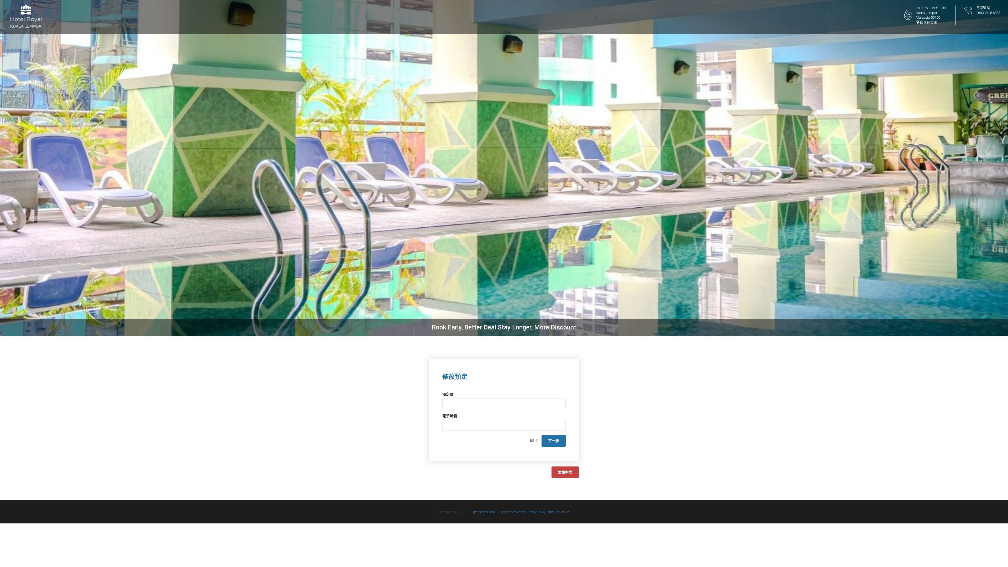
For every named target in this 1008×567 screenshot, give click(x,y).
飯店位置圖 (928, 22)
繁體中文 (565, 472)
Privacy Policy (536, 512)
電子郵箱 (449, 416)
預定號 (447, 394)
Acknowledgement (514, 512)
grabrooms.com (484, 512)
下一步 (553, 441)
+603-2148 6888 (988, 13)
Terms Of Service (557, 512)
